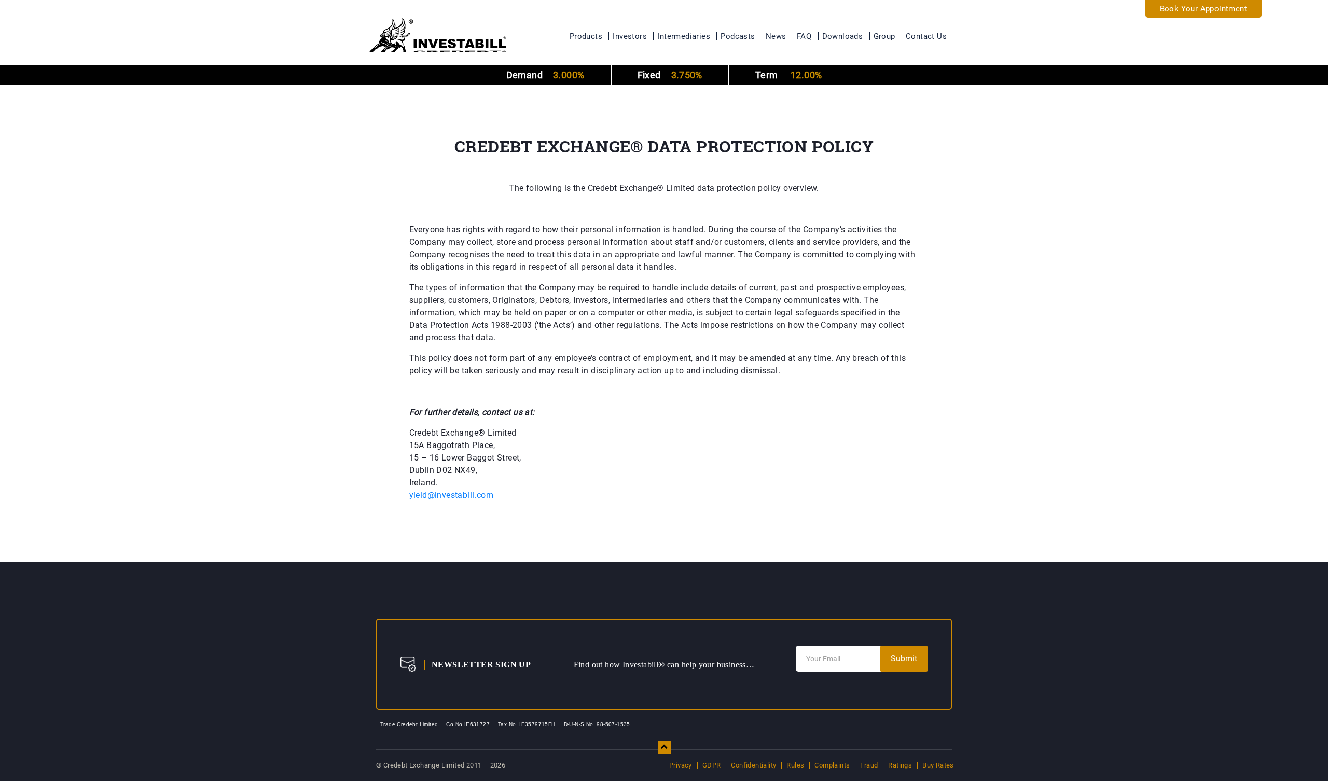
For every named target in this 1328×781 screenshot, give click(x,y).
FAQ (804, 36)
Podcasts (738, 36)
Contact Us (926, 36)
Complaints (832, 765)
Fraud (869, 765)
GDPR (711, 765)
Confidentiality (753, 765)
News (776, 36)
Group (884, 36)
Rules (795, 765)
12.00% (788, 74)
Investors (630, 36)
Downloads (842, 36)
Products (586, 36)
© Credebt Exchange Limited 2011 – (440, 765)
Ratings (900, 765)
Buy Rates (938, 765)
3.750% (670, 74)
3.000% (545, 74)
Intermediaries (683, 36)
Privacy (680, 765)
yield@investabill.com (451, 495)
